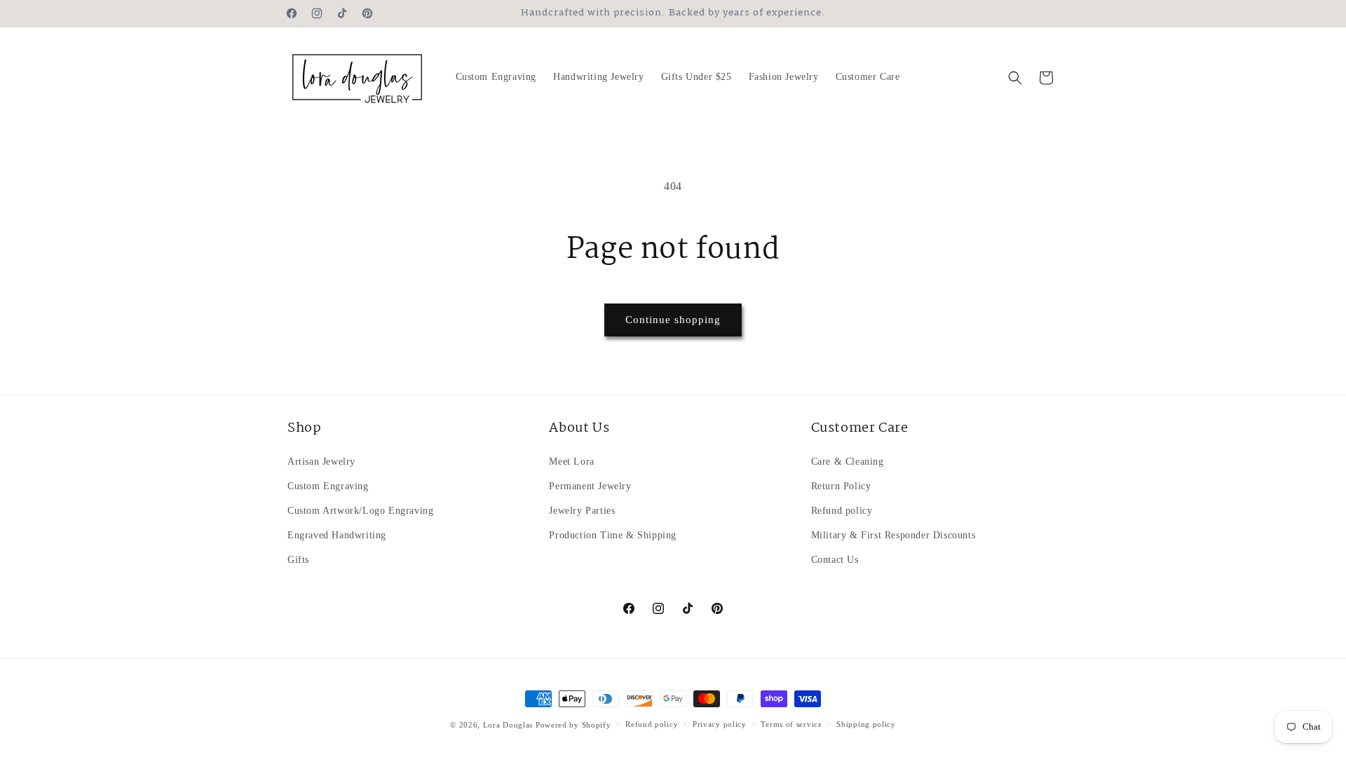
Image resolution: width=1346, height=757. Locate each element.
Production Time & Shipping (613, 535)
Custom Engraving (328, 486)
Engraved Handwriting (336, 535)
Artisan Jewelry (321, 461)
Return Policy (841, 486)
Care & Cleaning (847, 461)
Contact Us (835, 559)
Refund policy (842, 510)
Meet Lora (571, 461)
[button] (1015, 77)
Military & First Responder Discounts (893, 535)
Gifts (298, 559)
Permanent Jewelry (590, 486)
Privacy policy (720, 724)
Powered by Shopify (573, 725)
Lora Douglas (508, 725)
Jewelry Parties (582, 510)
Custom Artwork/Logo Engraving (360, 510)
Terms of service (791, 724)
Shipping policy (866, 724)
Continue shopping (673, 319)
